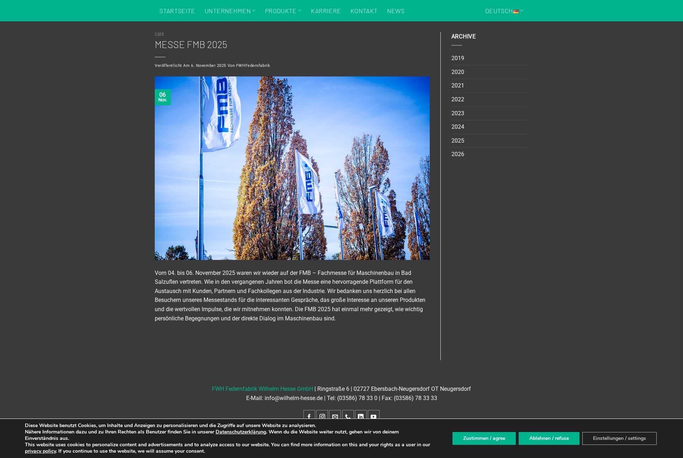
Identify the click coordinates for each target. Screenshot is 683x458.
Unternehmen (228, 11)
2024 (457, 126)
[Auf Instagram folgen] (322, 417)
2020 (457, 72)
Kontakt (363, 11)
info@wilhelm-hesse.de (294, 398)
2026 (457, 154)
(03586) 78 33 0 (357, 398)
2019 (457, 58)
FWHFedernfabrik (253, 65)
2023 (457, 113)
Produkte (281, 11)
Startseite (177, 11)
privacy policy (40, 451)
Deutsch (499, 11)
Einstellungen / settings (619, 438)
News (395, 11)
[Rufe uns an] (348, 417)
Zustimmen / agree (484, 438)
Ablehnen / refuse (549, 438)
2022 (457, 99)
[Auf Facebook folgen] (309, 417)
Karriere (326, 11)
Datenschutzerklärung (241, 431)
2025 (159, 34)
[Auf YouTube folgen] (374, 417)
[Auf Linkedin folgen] (361, 417)
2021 (457, 85)
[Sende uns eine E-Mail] (335, 417)
